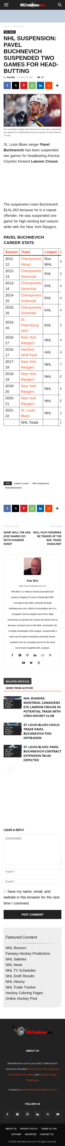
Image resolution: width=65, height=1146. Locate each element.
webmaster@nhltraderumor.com (39, 1089)
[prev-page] (6, 770)
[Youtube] (25, 663)
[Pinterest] (23, 85)
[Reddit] (44, 655)
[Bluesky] (33, 663)
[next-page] (11, 770)
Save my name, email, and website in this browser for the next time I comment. (32, 897)
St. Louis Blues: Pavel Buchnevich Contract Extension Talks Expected (42, 753)
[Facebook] (7, 85)
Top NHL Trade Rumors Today (9, 704)
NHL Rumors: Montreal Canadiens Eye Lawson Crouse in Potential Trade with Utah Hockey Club (42, 707)
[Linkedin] (40, 85)
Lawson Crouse (21, 483)
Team (25, 252)
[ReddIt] (48, 85)
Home (7, 26)
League (50, 252)
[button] (6, 5)
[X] (15, 85)
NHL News (18, 26)
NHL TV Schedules (21, 970)
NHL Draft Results (20, 976)
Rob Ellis (11, 77)
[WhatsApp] (32, 85)
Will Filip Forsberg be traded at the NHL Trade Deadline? (47, 538)
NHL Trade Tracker (21, 987)
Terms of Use (49, 1128)
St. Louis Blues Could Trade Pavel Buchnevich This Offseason (41, 731)
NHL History (15, 982)
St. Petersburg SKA (30, 325)
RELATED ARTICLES (17, 681)
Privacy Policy (29, 1128)
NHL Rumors (16, 948)
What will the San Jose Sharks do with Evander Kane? (17, 538)
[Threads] (40, 663)
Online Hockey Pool (21, 998)
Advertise (30, 1134)
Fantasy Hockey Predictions (28, 953)
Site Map (16, 1134)
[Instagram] (29, 655)
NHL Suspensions (40, 483)
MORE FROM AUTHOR (19, 688)
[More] (57, 85)
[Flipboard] (21, 655)
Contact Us (47, 1134)
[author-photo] (32, 575)
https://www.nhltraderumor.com (32, 586)
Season (11, 252)
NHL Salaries (16, 959)
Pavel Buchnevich (13, 487)
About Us (11, 1128)
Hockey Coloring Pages (24, 993)
